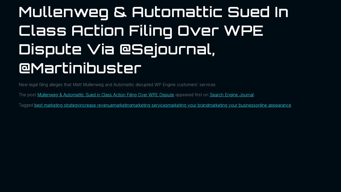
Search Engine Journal (232, 94)
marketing (122, 105)
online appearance (273, 105)
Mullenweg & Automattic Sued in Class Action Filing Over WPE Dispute (105, 94)
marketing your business (232, 105)
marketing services (150, 105)
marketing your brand (188, 105)
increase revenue (96, 105)
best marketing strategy (57, 105)
